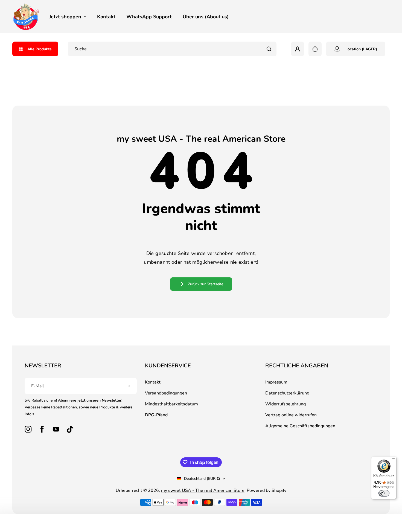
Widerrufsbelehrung (285, 404)
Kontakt (106, 16)
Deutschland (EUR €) (202, 478)
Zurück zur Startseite (205, 284)
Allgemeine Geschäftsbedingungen (300, 426)
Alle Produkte (39, 49)
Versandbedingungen (166, 393)
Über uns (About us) (206, 16)
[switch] (383, 493)
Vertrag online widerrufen (291, 415)
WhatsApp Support (149, 16)
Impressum (276, 382)
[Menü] (393, 460)
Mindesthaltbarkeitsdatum (171, 404)
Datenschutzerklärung (287, 393)
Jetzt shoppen (65, 16)
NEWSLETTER (43, 365)
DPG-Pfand (156, 415)
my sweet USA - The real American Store (202, 490)
